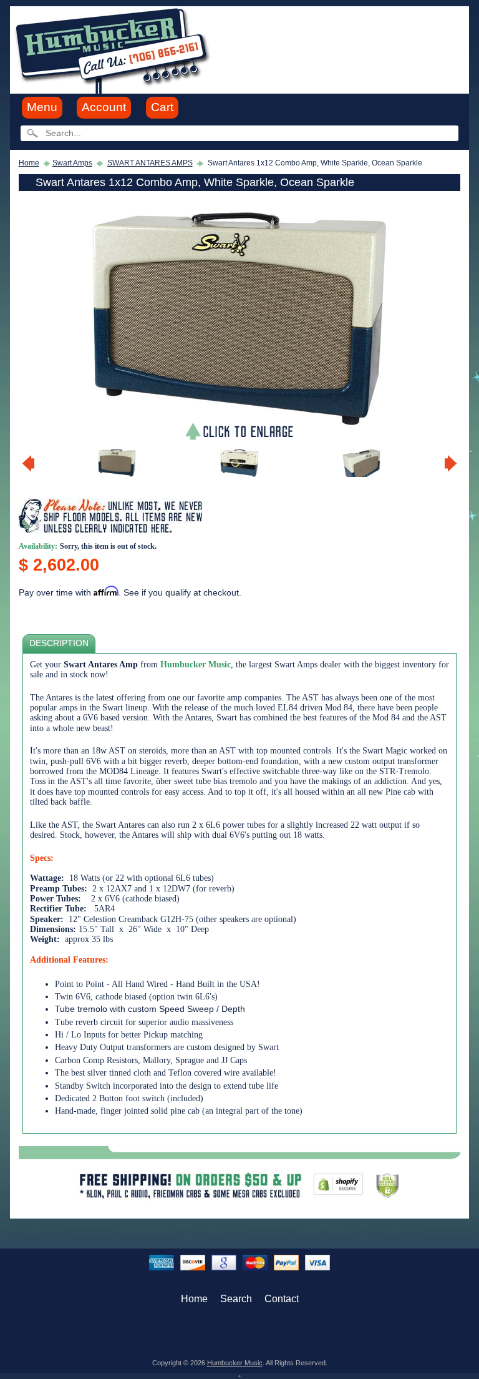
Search (236, 1298)
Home (29, 163)
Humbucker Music (235, 1363)
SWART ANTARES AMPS (150, 163)
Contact (281, 1298)
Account (104, 107)
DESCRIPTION (59, 643)
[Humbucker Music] (114, 49)
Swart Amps (72, 163)
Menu (42, 107)
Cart (162, 107)
